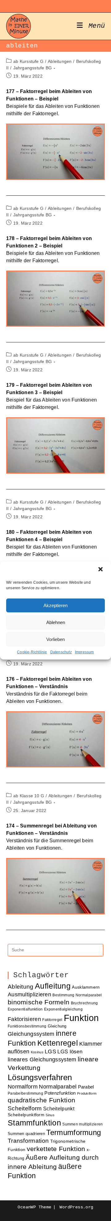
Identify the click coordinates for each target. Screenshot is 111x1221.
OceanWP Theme (34, 1207)
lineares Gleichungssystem (42, 1059)
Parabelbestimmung (25, 1093)
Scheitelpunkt (58, 1108)
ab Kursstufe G (28, 61)
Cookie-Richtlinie (32, 652)
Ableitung (21, 986)
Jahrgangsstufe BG (32, 67)
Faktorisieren (24, 1019)
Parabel (86, 1086)
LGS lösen (69, 1052)
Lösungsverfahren (40, 1077)
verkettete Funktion (56, 1149)
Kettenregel (57, 1043)
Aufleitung (53, 986)
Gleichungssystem (31, 1034)
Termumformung (73, 1132)
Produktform (87, 1093)
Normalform (23, 1086)
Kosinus (37, 1052)
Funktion (81, 1018)
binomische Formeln (38, 1002)
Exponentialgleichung (63, 1009)
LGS (50, 1051)
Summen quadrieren (26, 1133)
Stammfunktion (34, 1122)
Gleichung (57, 1026)
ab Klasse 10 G (28, 795)
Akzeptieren (55, 605)
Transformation (28, 1140)
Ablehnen (55, 622)
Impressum (84, 652)
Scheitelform (25, 1108)
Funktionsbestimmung (27, 1026)
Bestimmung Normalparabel (77, 995)
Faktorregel (52, 1020)
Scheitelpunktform (26, 1115)
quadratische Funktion (41, 1100)
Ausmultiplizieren (29, 994)
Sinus (50, 1115)
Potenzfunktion (60, 1093)
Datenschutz (61, 652)
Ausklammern (86, 987)
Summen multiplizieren (82, 1124)
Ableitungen (60, 61)
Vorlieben (55, 639)
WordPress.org (76, 1207)
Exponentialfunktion (25, 1009)
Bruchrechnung (84, 1003)
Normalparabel (57, 1087)
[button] (101, 570)
